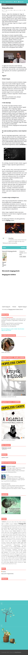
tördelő (2, 560)
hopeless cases (4, 536)
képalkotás (17, 10)
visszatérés (3, 563)
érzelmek (2, 531)
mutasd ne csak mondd (20, 550)
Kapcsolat (22, 1)
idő (25, 536)
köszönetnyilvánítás (4, 546)
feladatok (19, 531)
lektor (7, 548)
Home (3, 1)
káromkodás (3, 542)
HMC (16, 1)
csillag (2, 528)
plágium (22, 553)
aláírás (13, 521)
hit (17, 535)
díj (15, 528)
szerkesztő (17, 558)
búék (10, 526)
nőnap (17, 552)
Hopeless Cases (4, 457)
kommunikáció (3, 543)
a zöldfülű (3, 521)
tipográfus (17, 559)
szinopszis (21, 558)
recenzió (11, 555)
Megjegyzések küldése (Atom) (15, 309)
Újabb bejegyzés (6, 306)
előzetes (5, 529)
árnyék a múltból (5, 523)
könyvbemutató (8, 545)
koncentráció (9, 543)
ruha (6, 556)
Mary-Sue (20, 548)
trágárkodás (6, 560)
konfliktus (14, 543)
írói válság (22, 539)
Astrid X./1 (4, 449)
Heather (4, 571)
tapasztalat (6, 559)
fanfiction (7, 531)
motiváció (9, 550)
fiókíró (24, 531)
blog (5, 526)
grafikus (16, 532)
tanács (2, 559)
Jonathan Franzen (4, 541)
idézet (23, 536)
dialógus (13, 528)
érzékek (15, 529)
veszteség (19, 562)
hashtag (7, 535)
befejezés (16, 523)
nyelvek (20, 552)
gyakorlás (20, 532)
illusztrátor (13, 538)
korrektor (18, 543)
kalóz (10, 541)
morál (6, 550)
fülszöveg (12, 532)
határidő (11, 535)
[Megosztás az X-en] (22, 256)
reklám (21, 555)
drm (21, 528)
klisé (25, 542)
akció (10, 521)
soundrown (3, 558)
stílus (7, 558)
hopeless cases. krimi (13, 536)
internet (6, 539)
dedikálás (5, 528)
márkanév (12, 548)
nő (9, 552)
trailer (10, 560)
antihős (20, 521)
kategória (8, 542)
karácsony (19, 541)
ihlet (5, 538)
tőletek (24, 559)
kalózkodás (14, 541)
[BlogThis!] (21, 256)
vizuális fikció (4, 11)
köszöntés (11, 546)
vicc (22, 562)
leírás (5, 548)
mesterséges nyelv (22, 549)
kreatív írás (20, 546)
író (10, 539)
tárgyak (9, 559)
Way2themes (18, 652)
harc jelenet (3, 535)
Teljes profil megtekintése (7, 573)
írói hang (18, 539)
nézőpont (6, 552)
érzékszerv (20, 529)
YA (13, 563)
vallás (2, 562)
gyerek (4, 533)
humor (19, 536)
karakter (24, 541)
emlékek (8, 10)
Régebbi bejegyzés (22, 306)
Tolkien (21, 559)
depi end (9, 528)
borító (8, 526)
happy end (24, 533)
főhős (8, 532)
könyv (22, 543)
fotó (6, 532)
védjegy (7, 562)
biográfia (2, 526)
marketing (16, 548)
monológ (2, 550)
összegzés (8, 553)
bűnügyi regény (15, 526)
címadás (24, 526)
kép (13, 10)
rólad (2, 556)
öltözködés (3, 553)
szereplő (13, 558)
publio (8, 555)
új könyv (15, 560)
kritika (2, 548)
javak (25, 539)
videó (25, 562)
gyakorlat (24, 532)
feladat (14, 531)
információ (18, 538)
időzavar (2, 538)
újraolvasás (20, 560)
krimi (25, 546)
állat (15, 521)
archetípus (24, 521)
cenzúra (19, 526)
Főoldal (14, 306)
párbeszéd (12, 553)
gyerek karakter (9, 533)
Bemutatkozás (10, 1)
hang (16, 533)
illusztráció (9, 538)
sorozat (24, 556)
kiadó (22, 542)
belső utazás (9, 525)
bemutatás (14, 525)
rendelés (24, 555)
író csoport (13, 539)
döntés (18, 528)
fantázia (10, 531)
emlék (9, 529)
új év (13, 560)
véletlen (15, 562)
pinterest (16, 553)
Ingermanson (23, 538)
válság (4, 562)
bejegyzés (22, 524)
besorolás (24, 525)
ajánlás (7, 521)
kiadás (19, 542)
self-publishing (11, 556)
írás (9, 539)
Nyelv (7, 475)
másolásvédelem (8, 549)
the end (13, 559)
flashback (2, 532)
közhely (15, 546)
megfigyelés (14, 549)
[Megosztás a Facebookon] (24, 256)
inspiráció (3, 539)
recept (14, 555)
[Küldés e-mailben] (20, 256)
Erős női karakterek (5, 484)
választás (24, 560)
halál (14, 533)
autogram (11, 523)
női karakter (12, 552)
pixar (20, 553)
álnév (17, 521)
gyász (2, 533)
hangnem (19, 533)
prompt (5, 555)
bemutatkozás (19, 525)
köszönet (24, 545)
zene (15, 563)
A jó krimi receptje (10, 466)
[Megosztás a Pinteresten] (25, 256)
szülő (25, 558)
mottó (13, 550)
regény (17, 555)
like (9, 548)
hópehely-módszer (22, 535)
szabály (9, 558)
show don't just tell (18, 556)
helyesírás (15, 535)
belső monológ (4, 525)
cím (21, 526)
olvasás (24, 552)
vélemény (12, 562)
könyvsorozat (17, 545)
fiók (22, 531)
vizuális (22, 10)
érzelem (24, 529)
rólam (4, 556)
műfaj (2, 552)
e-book (23, 528)
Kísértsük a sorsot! (6, 448)
